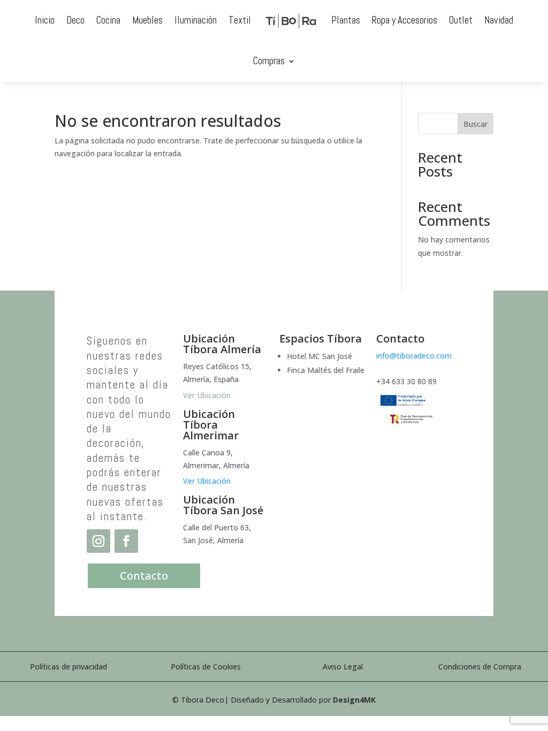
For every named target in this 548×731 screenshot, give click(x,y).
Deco (75, 20)
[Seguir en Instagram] (98, 541)
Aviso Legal (343, 666)
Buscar (475, 124)
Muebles (147, 20)
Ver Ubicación (207, 481)
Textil (240, 20)
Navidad (498, 20)
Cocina (108, 20)
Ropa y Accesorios (404, 20)
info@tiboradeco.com (414, 356)
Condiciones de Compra (479, 666)
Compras (269, 60)
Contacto (144, 575)
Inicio (45, 20)
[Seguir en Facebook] (126, 541)
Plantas (345, 20)
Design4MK (354, 700)
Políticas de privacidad (68, 666)
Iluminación (195, 20)
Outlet (461, 20)
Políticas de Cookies (206, 666)
